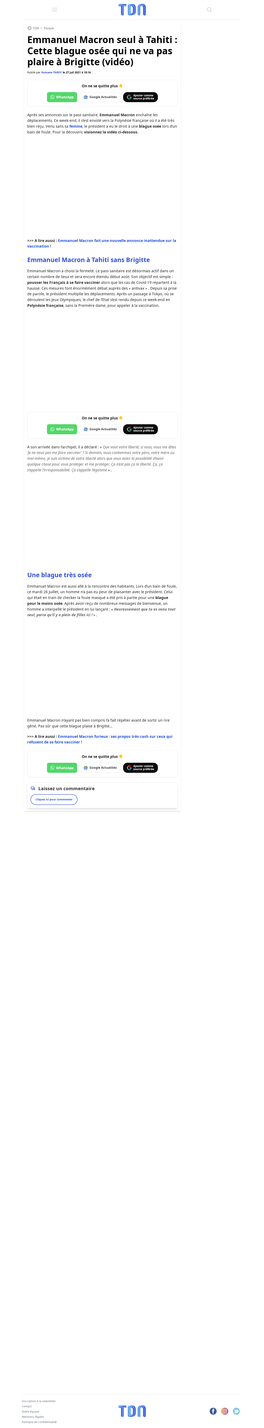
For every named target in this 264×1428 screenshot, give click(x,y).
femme (75, 126)
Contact (27, 1406)
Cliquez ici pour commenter (54, 799)
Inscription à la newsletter (39, 1401)
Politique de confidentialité (39, 1422)
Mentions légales (33, 1416)
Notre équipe (30, 1411)
